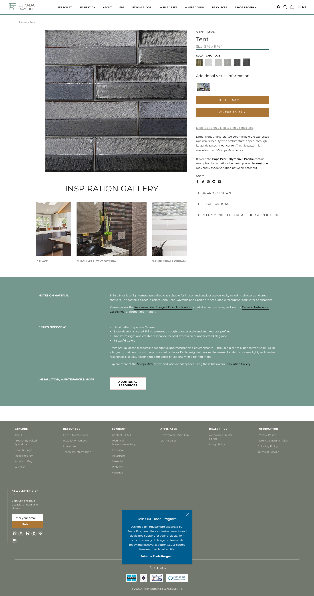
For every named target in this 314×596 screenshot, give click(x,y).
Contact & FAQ (121, 435)
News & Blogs (23, 450)
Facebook (118, 450)
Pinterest (118, 467)
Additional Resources (127, 383)
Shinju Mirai (145, 364)
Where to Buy (23, 461)
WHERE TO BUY (194, 7)
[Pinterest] (208, 181)
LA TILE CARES (168, 7)
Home (23, 22)
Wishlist (20, 467)
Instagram (118, 455)
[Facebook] (197, 181)
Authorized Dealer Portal (220, 436)
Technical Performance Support (126, 442)
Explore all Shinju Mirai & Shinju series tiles (224, 127)
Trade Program (246, 7)
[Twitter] (203, 181)
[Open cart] (292, 7)
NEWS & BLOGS (141, 7)
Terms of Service (268, 451)
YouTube (117, 472)
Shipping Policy (268, 446)
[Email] (219, 181)
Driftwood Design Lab (174, 435)
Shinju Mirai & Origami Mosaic (175, 261)
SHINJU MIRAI (206, 32)
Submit (27, 524)
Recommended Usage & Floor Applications (163, 307)
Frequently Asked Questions (26, 442)
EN (303, 6)
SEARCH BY (65, 7)
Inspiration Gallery (238, 364)
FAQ (121, 7)
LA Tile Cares (168, 440)
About (18, 435)
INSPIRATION (87, 7)
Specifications (215, 204)
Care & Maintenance (75, 435)
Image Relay (217, 444)
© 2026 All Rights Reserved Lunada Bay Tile (157, 588)
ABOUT (107, 7)
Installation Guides (75, 440)
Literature (69, 446)
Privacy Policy (267, 435)
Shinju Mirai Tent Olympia (96, 261)
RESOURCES (219, 7)
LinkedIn (117, 461)
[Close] (187, 514)
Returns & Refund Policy (273, 440)
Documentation (216, 192)
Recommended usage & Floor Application (241, 215)
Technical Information (77, 451)
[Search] (285, 7)
